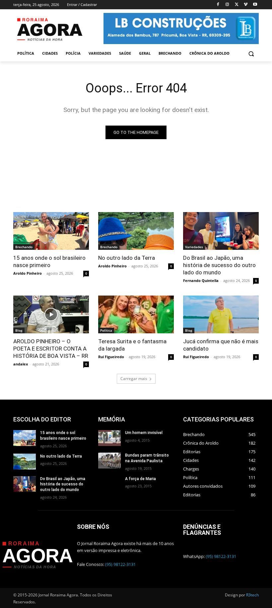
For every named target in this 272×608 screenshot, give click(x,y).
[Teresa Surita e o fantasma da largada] (136, 314)
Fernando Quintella (201, 280)
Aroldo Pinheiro (27, 273)
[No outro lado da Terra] (136, 231)
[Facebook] (218, 5)
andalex (20, 363)
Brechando (24, 247)
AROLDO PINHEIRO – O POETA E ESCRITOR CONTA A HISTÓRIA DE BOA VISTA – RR (50, 348)
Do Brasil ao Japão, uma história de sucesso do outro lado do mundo (219, 265)
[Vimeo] (245, 5)
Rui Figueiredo (111, 356)
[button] (251, 53)
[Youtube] (255, 5)
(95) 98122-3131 (120, 564)
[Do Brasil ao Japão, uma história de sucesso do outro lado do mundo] (221, 231)
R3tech (252, 595)
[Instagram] (227, 5)
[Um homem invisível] (109, 438)
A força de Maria (140, 478)
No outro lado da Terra (126, 257)
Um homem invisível (144, 432)
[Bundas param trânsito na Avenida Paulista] (109, 461)
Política (106, 330)
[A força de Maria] (109, 484)
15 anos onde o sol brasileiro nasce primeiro (49, 261)
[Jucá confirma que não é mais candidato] (221, 314)
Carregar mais (133, 378)
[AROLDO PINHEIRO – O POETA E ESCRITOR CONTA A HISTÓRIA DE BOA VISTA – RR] (51, 314)
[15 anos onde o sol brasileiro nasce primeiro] (51, 231)
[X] (236, 5)
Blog (19, 330)
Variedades (194, 247)
